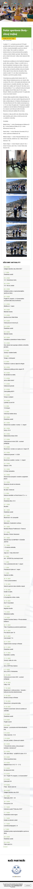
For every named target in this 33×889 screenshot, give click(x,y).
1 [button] (13, 876)
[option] (16, 870)
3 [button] (15, 876)
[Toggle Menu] (29, 4)
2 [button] (14, 876)
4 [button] (17, 876)
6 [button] (19, 876)
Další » (6, 846)
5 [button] (18, 876)
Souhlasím (27, 885)
